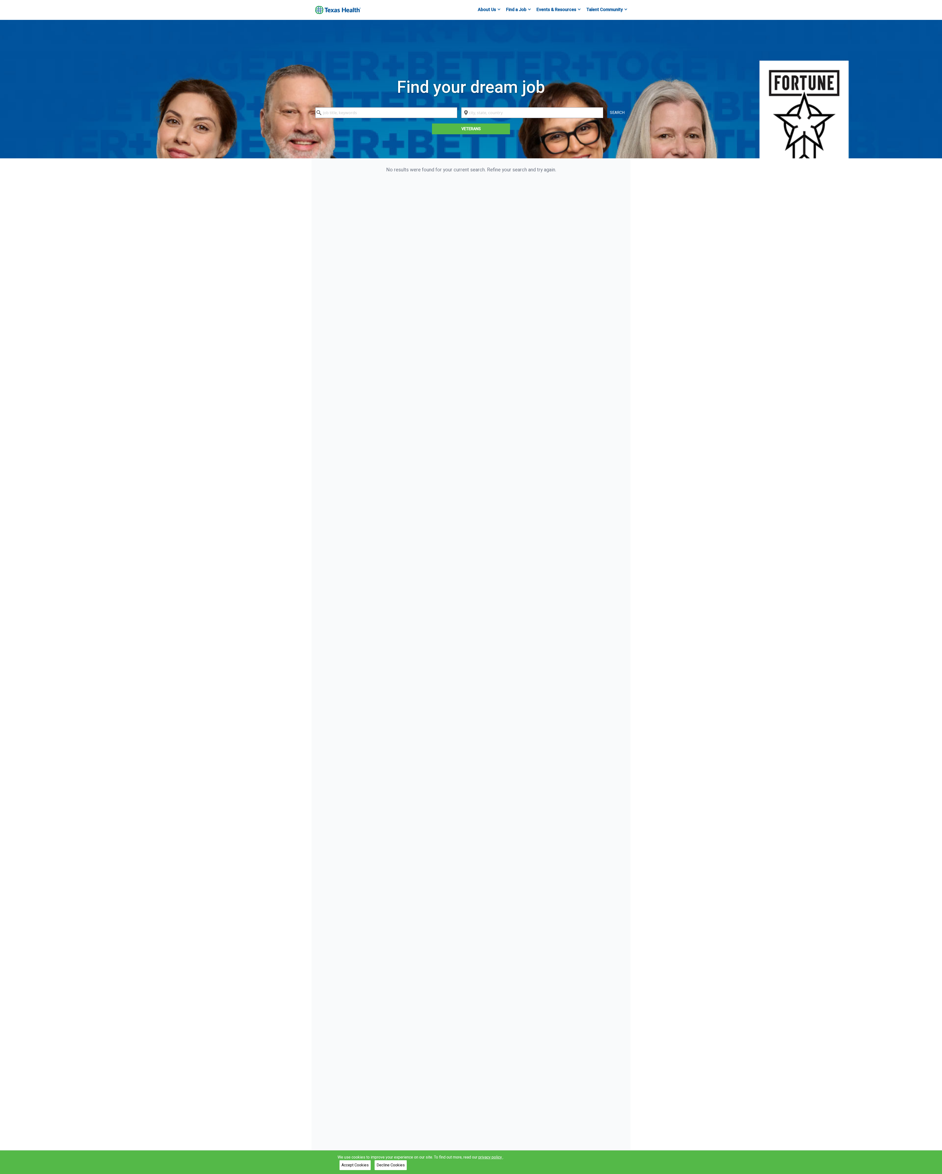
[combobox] (386, 112)
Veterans (471, 128)
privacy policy (490, 1157)
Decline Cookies (391, 1165)
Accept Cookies (355, 1165)
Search (617, 112)
